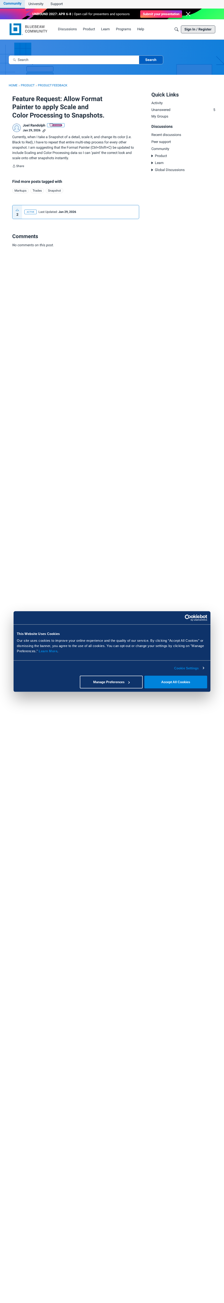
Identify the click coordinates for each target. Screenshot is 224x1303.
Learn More (48, 651)
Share (18, 166)
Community (12, 3)
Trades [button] (37, 190)
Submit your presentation (161, 14)
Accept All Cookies (175, 682)
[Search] (176, 29)
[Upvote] (17, 210)
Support (57, 4)
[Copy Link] (44, 130)
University (36, 4)
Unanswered (183, 110)
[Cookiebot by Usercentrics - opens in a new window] (188, 617)
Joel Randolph (34, 125)
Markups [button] (20, 190)
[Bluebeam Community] (29, 29)
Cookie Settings (186, 668)
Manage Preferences (108, 682)
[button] (188, 14)
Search (150, 60)
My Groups (159, 116)
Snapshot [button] (54, 190)
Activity (157, 103)
